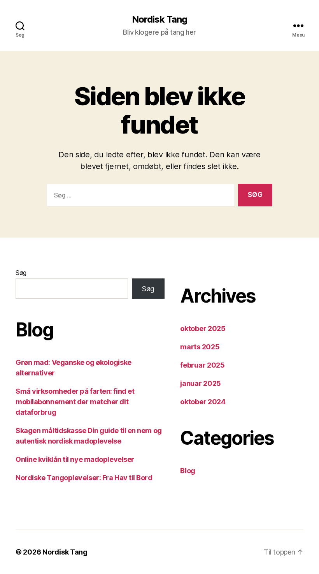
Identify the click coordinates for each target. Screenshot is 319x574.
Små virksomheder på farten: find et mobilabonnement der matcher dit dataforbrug (75, 401)
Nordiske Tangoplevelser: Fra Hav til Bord (84, 478)
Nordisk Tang (159, 19)
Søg (21, 272)
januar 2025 (200, 383)
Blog (187, 471)
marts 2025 (199, 347)
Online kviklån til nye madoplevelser (75, 459)
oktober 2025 (203, 328)
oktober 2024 (203, 402)
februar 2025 (202, 365)
